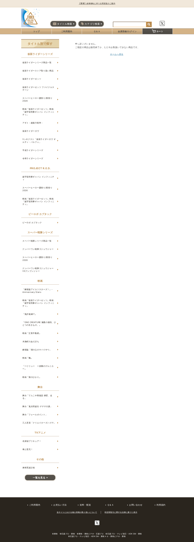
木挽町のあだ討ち (30, 341)
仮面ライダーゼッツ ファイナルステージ (38, 88)
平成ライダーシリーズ (32, 150)
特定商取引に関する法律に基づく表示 (121, 512)
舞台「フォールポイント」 (34, 414)
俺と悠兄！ (27, 449)
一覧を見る (39, 477)
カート (159, 31)
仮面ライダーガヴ (30, 131)
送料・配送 (85, 505)
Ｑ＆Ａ (97, 31)
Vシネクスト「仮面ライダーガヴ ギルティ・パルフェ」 (39, 140)
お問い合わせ (135, 505)
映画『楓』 (27, 358)
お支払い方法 (60, 505)
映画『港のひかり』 (31, 377)
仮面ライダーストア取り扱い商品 (38, 70)
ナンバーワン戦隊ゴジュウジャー (38, 249)
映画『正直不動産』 (31, 333)
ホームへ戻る (116, 54)
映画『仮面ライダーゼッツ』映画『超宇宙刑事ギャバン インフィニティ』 (38, 112)
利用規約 (161, 505)
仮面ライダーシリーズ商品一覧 (37, 62)
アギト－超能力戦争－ (32, 123)
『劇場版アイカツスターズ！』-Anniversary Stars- (37, 290)
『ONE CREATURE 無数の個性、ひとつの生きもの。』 (39, 323)
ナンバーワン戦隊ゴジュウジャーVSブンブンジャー (38, 269)
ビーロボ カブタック (32, 222)
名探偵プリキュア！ (31, 441)
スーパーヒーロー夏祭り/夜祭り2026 (37, 99)
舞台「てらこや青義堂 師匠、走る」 (37, 396)
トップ (36, 31)
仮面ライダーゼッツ (31, 79)
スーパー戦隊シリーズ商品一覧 (37, 241)
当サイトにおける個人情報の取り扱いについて (77, 512)
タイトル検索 (64, 23)
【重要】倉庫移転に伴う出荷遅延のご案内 (97, 3)
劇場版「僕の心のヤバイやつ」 (37, 349)
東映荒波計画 (28, 467)
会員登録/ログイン (127, 31)
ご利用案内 (66, 31)
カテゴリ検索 (92, 23)
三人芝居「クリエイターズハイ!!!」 (39, 423)
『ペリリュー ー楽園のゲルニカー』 (38, 367)
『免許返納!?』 (29, 314)
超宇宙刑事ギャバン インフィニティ (38, 178)
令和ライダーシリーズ (32, 158)
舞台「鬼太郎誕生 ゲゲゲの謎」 (37, 406)
